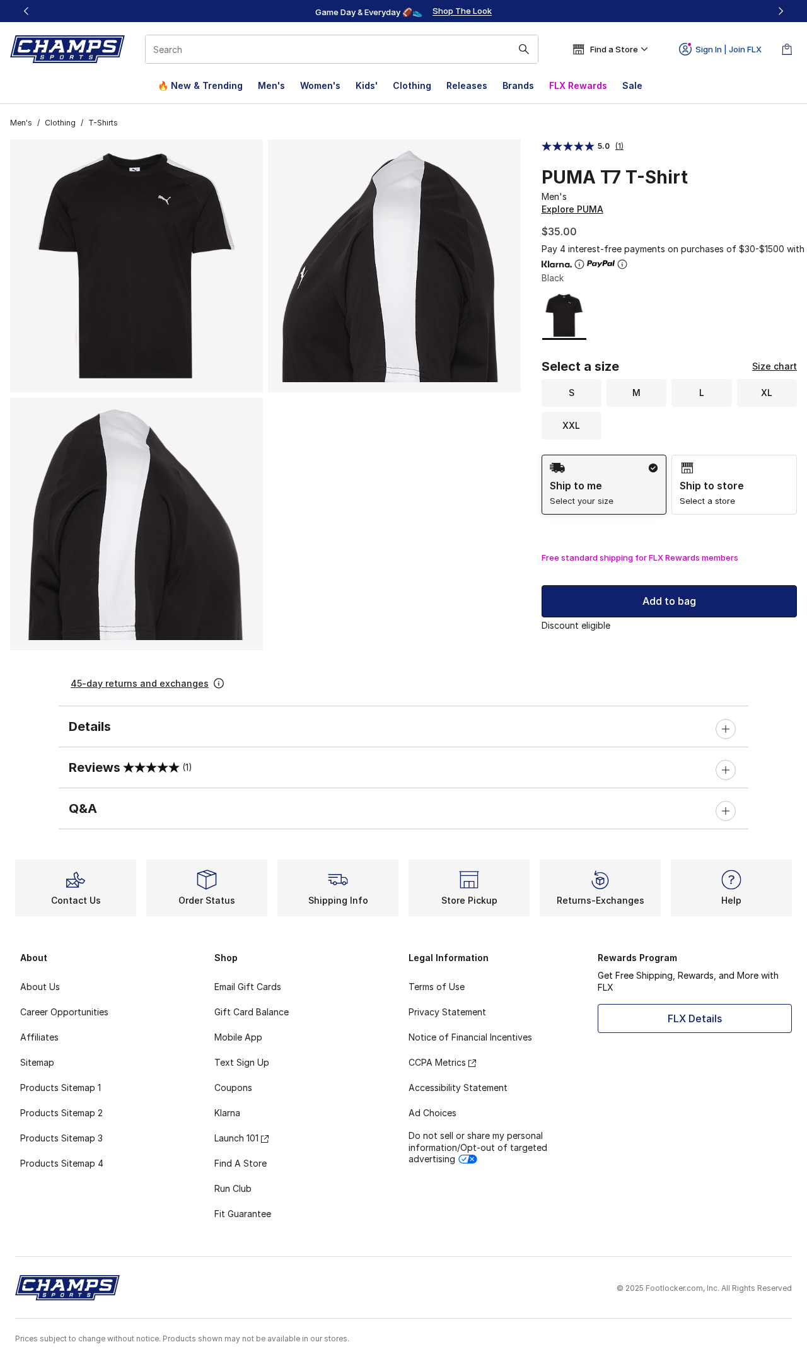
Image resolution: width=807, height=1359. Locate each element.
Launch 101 (236, 1138)
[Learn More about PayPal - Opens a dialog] (622, 264)
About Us (40, 986)
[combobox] (342, 49)
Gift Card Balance (251, 1011)
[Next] (780, 11)
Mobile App (238, 1037)
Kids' (367, 85)
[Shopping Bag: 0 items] (787, 49)
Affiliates (39, 1037)
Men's (271, 85)
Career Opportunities (64, 1011)
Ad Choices (432, 1112)
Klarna (227, 1112)
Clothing (412, 85)
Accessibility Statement (458, 1087)
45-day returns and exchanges (140, 683)
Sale (632, 85)
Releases (466, 85)
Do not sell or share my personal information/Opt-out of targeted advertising (478, 1147)
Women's (320, 85)
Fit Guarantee (242, 1213)
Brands (518, 85)
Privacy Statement (447, 1011)
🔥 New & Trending (200, 85)
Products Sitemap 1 (60, 1087)
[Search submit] (524, 49)
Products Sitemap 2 (61, 1112)
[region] (403, 11)
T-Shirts (103, 122)
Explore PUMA (572, 209)
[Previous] (26, 11)
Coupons (233, 1087)
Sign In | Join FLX (728, 49)
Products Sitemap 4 (61, 1163)
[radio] (604, 485)
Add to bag (669, 601)
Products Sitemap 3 (61, 1138)
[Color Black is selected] (564, 315)
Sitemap (37, 1062)
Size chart (774, 366)
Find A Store (240, 1163)
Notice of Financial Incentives (470, 1037)
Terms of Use (437, 986)
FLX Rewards (578, 85)
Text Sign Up (241, 1062)
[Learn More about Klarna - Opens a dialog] (579, 264)
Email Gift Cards (247, 986)
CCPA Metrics (437, 1062)
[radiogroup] (669, 485)
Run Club (233, 1188)
